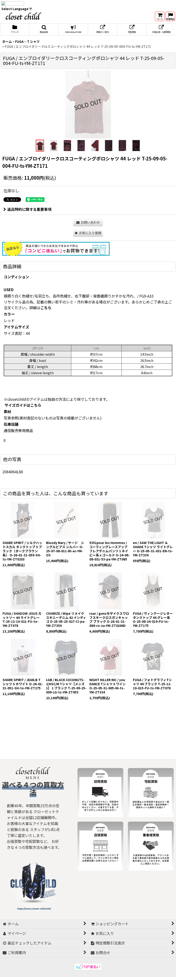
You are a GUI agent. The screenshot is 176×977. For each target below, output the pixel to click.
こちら (45, 307)
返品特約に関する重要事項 (29, 209)
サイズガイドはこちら (23, 405)
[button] (44, 29)
